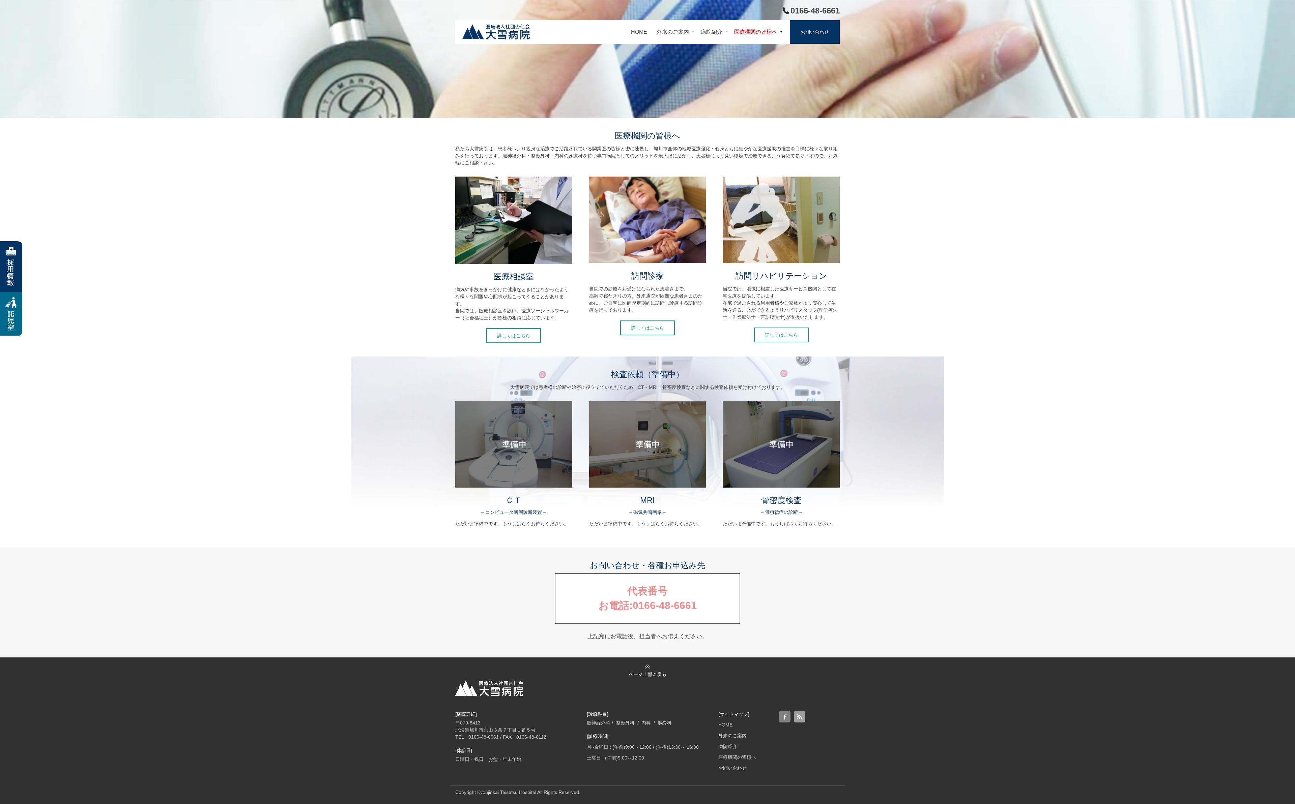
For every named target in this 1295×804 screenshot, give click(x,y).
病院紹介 (727, 746)
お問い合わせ (732, 768)
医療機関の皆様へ (737, 757)
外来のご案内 (732, 735)
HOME (725, 725)
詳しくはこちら (513, 335)
